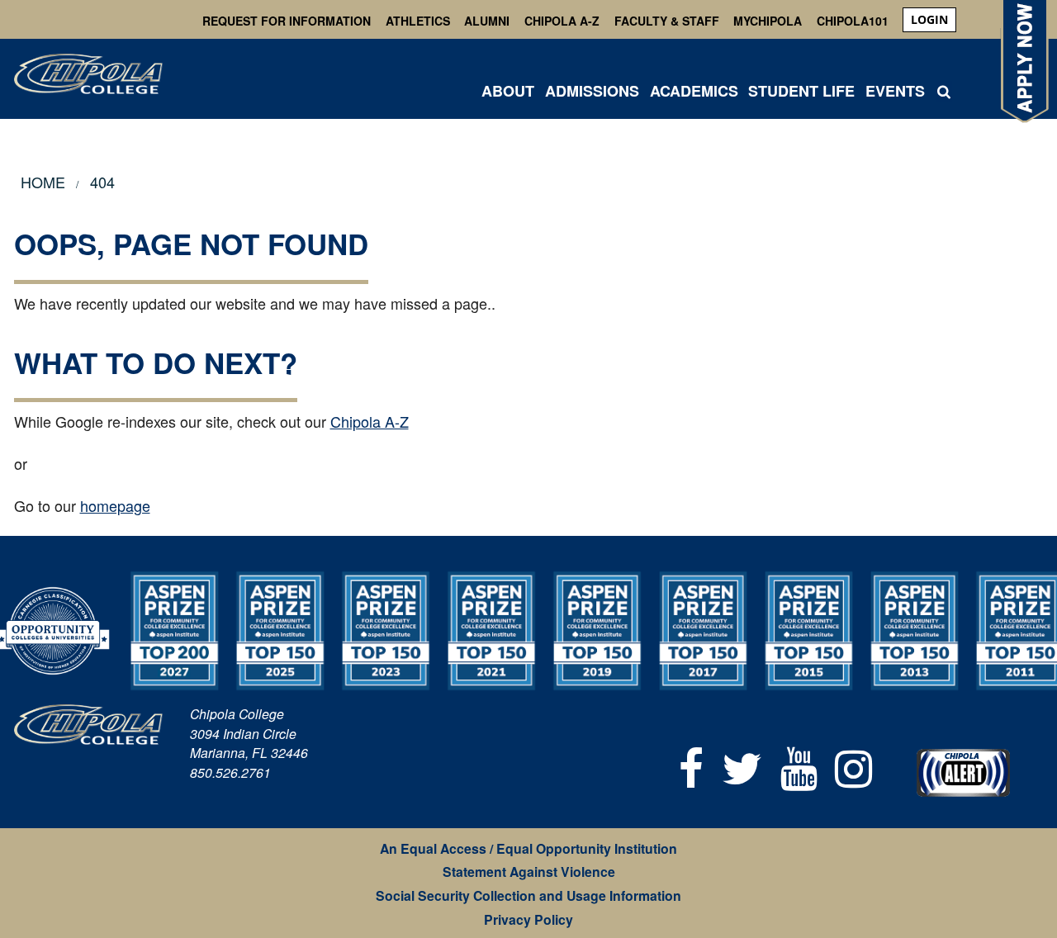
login (929, 19)
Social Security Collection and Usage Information (528, 895)
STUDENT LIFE (801, 91)
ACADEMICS (694, 91)
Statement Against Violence (529, 871)
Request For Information (286, 20)
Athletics (418, 20)
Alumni (487, 20)
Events (895, 91)
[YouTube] (799, 765)
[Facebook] (692, 765)
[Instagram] (853, 765)
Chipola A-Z (562, 20)
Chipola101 (853, 20)
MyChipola (767, 20)
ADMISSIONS (592, 91)
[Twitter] (742, 765)
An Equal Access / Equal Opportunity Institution (528, 848)
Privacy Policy (528, 919)
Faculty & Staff (666, 20)
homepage (115, 505)
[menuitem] (929, 19)
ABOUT (507, 91)
